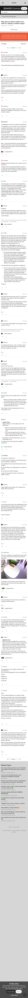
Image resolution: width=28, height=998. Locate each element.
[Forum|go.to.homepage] (11, 8)
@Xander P (3, 163)
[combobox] (14, 12)
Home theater (4, 801)
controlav (5, 321)
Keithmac (5, 455)
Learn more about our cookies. (16, 988)
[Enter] (2, 12)
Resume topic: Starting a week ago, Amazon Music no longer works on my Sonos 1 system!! (13, 781)
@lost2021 (4, 364)
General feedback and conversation (9, 795)
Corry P (5, 206)
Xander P (5, 122)
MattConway (6, 552)
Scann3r (5, 666)
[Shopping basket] (25, 3)
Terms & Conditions (7, 830)
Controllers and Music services (8, 772)
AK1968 (5, 690)
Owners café (4, 778)
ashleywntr (5, 52)
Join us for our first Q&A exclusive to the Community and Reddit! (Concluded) (11, 775)
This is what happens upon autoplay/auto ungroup (12, 65)
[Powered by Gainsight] (14, 827)
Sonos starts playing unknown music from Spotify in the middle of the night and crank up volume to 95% (13, 769)
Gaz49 (4, 502)
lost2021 (5, 233)
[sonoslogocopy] (14, 3)
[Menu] (2, 3)
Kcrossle (5, 617)
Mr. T (4, 419)
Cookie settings (16, 830)
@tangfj (4, 208)
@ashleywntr (5, 124)
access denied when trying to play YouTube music (13, 817)
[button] (1, 8)
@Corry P (3, 395)
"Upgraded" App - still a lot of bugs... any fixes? (13, 803)
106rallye (5, 637)
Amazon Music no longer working (9, 807)
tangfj (4, 181)
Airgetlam (5, 75)
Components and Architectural (9, 16)
